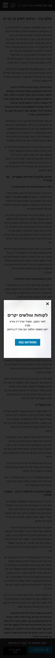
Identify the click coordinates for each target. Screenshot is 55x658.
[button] (27, 342)
